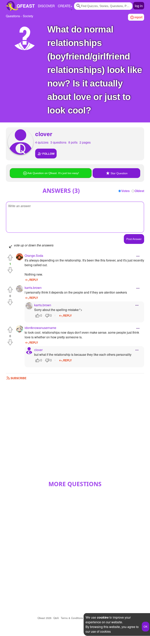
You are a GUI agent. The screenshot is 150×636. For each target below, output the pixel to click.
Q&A (56, 618)
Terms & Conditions (72, 618)
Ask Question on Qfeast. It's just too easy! (53, 173)
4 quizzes (41, 142)
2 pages (85, 142)
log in (139, 5)
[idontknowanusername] (19, 328)
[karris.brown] (19, 288)
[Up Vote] (10, 257)
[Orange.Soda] (19, 256)
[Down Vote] (10, 270)
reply (33, 280)
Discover (46, 5)
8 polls (73, 142)
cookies (103, 617)
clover (43, 133)
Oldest (139, 191)
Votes (125, 191)
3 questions (58, 142)
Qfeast (44, 618)
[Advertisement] (75, 432)
